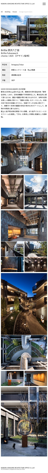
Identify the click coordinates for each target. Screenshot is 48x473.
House (15, 12)
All (2, 12)
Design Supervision (25, 12)
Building (7, 12)
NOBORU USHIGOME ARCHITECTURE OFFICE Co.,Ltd (17, 4)
